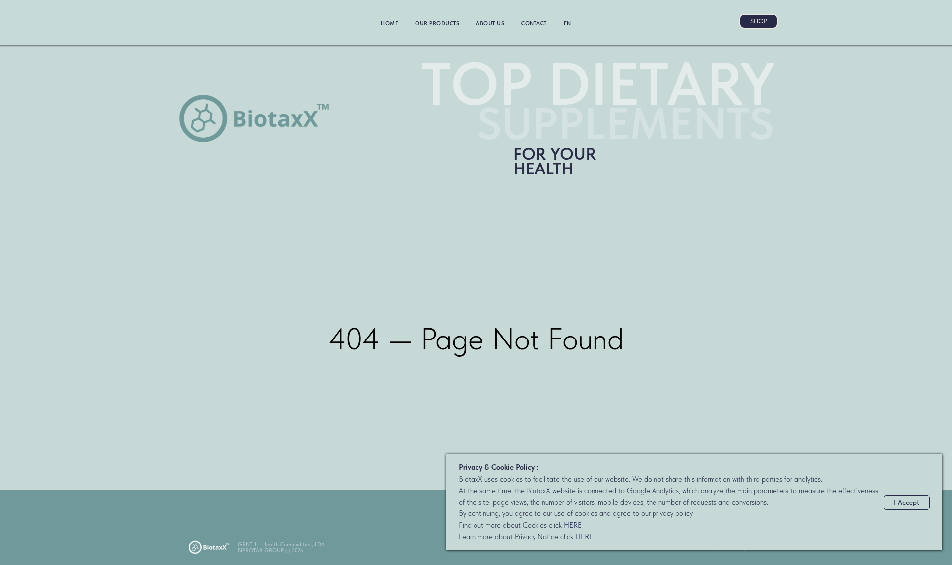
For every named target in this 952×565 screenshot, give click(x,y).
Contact (534, 23)
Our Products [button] (437, 23)
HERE (573, 525)
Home (389, 23)
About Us (490, 23)
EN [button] (567, 23)
